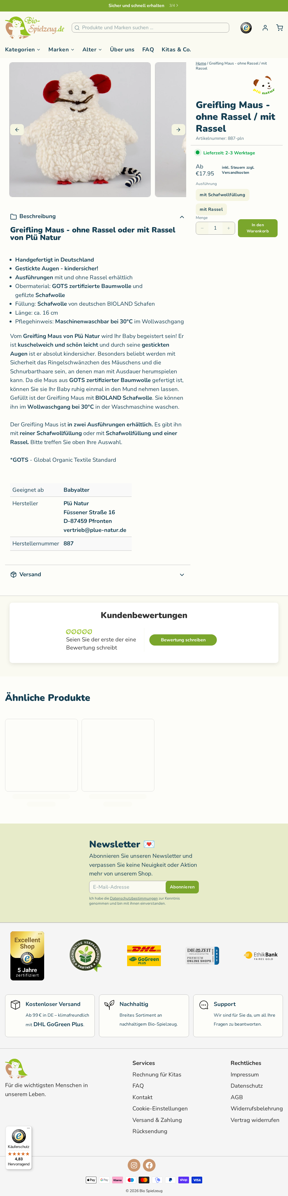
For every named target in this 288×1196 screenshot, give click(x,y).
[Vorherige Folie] (17, 129)
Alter (89, 49)
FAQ (148, 49)
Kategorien (20, 49)
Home (201, 63)
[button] (258, 228)
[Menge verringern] (202, 228)
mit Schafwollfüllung (222, 195)
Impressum (245, 1074)
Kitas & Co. (176, 49)
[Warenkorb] (277, 27)
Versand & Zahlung (157, 1120)
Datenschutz (247, 1086)
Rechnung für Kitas (156, 1074)
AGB (237, 1097)
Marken (58, 49)
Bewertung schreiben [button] (183, 640)
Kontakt (142, 1097)
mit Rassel (211, 209)
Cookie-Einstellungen (160, 1108)
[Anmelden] (263, 27)
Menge (202, 217)
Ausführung (206, 183)
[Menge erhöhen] (228, 228)
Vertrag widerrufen (255, 1120)
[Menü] (28, 1129)
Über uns (122, 49)
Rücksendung (149, 1131)
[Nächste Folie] (178, 129)
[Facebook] (149, 1165)
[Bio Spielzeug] (34, 28)
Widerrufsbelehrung (257, 1108)
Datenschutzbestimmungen (134, 898)
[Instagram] (134, 1165)
